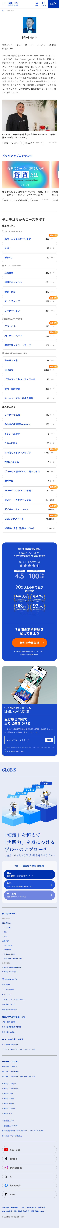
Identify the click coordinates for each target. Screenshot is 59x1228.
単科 (19, 884)
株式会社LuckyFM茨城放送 (12, 1136)
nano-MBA (8, 945)
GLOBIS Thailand (8, 1109)
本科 (20, 874)
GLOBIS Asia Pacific (9, 1084)
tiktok (13, 1158)
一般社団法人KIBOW (9, 1126)
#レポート (8, 200)
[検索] (37, 4)
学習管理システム (8, 1004)
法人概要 (5, 1207)
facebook (15, 1185)
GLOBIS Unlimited (9, 972)
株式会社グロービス (9, 1066)
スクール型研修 (8, 989)
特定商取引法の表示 (21, 1211)
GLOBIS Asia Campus (10, 1089)
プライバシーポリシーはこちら (14, 751)
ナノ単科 (16, 895)
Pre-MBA (7, 949)
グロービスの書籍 (8, 1022)
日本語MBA (6, 923)
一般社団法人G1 (8, 1121)
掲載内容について (37, 1211)
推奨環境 (41, 1207)
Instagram (16, 1167)
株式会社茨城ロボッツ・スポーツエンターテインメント (22, 1131)
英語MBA (5, 941)
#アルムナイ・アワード (33, 143)
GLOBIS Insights (8, 1032)
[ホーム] (3, 10)
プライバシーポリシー (28, 1207)
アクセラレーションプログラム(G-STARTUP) (18, 1049)
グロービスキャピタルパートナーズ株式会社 (18, 1076)
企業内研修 (6, 984)
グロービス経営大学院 (10, 1071)
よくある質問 (7, 1211)
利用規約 (14, 1207)
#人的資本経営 (21, 200)
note (12, 1194)
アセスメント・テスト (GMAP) (13, 999)
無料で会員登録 (29, 643)
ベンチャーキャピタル (10, 1044)
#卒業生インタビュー (12, 143)
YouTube (15, 1149)
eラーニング (6, 994)
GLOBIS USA (7, 1113)
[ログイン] (43, 4)
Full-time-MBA (9, 954)
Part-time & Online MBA (13, 958)
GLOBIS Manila (8, 1103)
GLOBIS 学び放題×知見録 (11, 967)
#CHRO (35, 200)
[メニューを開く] (4, 4)
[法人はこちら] (53, 4)
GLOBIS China (7, 1093)
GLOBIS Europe (8, 1099)
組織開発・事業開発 (9, 1009)
